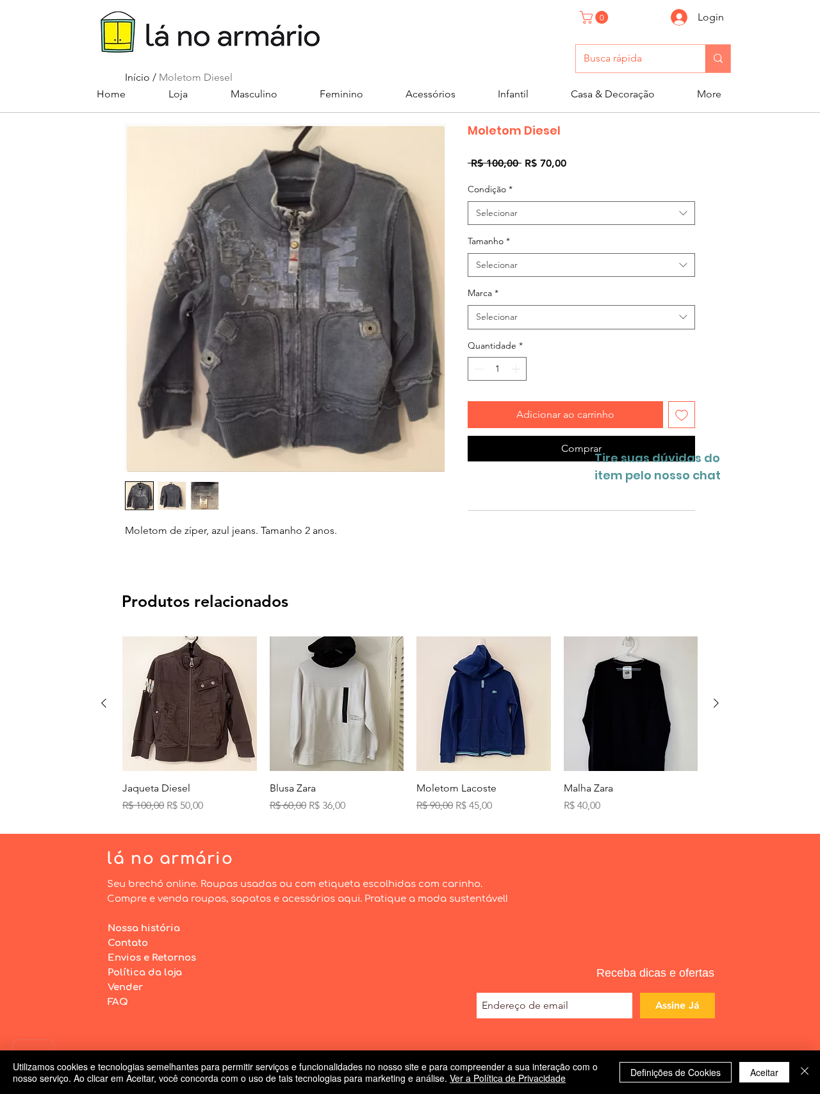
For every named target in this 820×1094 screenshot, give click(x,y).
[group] (410, 725)
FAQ (118, 1002)
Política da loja (145, 972)
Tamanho (489, 241)
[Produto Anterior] (103, 703)
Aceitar (764, 1072)
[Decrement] (478, 369)
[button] (595, 17)
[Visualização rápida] (189, 703)
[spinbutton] (497, 369)
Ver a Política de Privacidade (508, 1078)
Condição (490, 189)
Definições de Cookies (675, 1072)
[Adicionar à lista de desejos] (681, 414)
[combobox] (581, 213)
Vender (125, 987)
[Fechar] (804, 1072)
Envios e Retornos (152, 957)
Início (137, 77)
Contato (128, 943)
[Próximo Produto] (716, 703)
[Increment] (517, 369)
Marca (483, 293)
